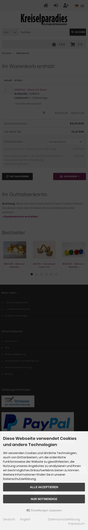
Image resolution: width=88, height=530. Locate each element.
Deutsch (9, 519)
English (25, 519)
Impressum (76, 524)
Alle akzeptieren (44, 487)
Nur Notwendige (44, 499)
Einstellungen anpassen (46, 510)
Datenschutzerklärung (64, 519)
